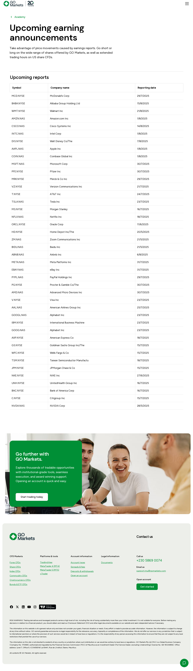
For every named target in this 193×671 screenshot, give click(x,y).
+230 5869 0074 (149, 560)
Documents (107, 562)
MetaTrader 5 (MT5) (49, 570)
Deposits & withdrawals (82, 571)
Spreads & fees (78, 567)
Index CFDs (15, 571)
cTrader (44, 573)
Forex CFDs (15, 562)
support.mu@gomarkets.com (151, 571)
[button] (186, 3)
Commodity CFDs (18, 575)
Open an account (79, 575)
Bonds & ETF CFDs (18, 584)
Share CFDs (15, 567)
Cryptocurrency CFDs (20, 580)
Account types (78, 562)
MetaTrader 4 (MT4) (50, 566)
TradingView (46, 562)
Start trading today (32, 496)
